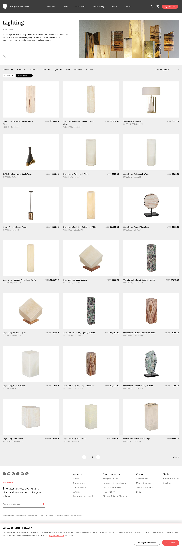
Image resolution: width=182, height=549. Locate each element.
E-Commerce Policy (113, 487)
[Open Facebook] (4, 473)
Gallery (65, 7)
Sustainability (79, 487)
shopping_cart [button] (157, 6)
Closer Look (80, 7)
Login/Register (170, 7)
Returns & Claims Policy (114, 483)
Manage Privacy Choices (115, 496)
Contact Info (142, 479)
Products (51, 7)
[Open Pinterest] (13, 473)
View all (176, 457)
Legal (138, 492)
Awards (76, 492)
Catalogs (167, 483)
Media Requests (143, 483)
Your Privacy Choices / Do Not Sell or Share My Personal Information (61, 515)
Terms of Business (144, 487)
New (68, 70)
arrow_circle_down (5, 56)
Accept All (170, 543)
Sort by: (158, 70)
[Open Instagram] (22, 473)
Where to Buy (98, 7)
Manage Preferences (147, 543)
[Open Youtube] (8, 473)
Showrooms (79, 483)
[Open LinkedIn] (17, 473)
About (114, 7)
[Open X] (27, 473)
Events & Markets (171, 479)
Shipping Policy (110, 479)
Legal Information (56, 535)
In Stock (89, 70)
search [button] (151, 6)
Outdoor (78, 70)
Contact (127, 7)
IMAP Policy (109, 492)
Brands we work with (83, 496)
